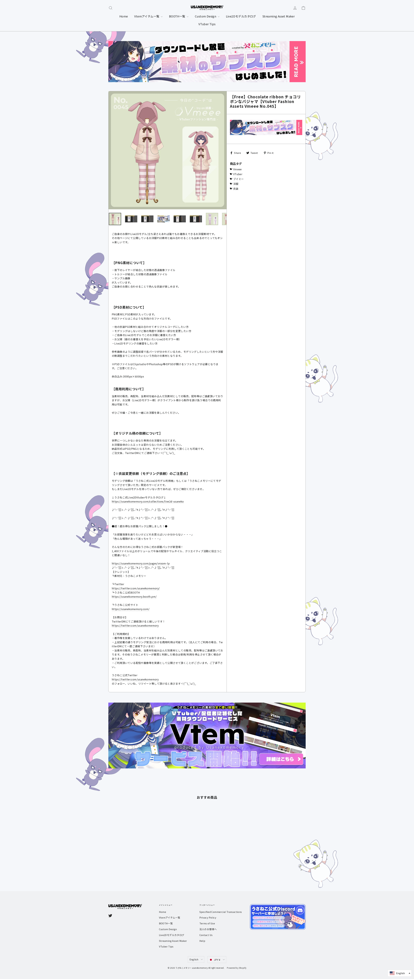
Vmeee (237, 169)
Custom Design (206, 16)
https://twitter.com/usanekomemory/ (136, 588)
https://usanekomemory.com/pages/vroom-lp (141, 563)
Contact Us (206, 935)
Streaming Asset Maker (278, 16)
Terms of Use (207, 923)
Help (202, 940)
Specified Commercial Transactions (220, 911)
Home (123, 16)
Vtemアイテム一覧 (147, 16)
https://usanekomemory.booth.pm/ (134, 596)
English (194, 959)
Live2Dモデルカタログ (241, 16)
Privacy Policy (207, 917)
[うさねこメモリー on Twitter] (110, 915)
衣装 (236, 188)
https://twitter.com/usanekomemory (135, 625)
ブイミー (238, 178)
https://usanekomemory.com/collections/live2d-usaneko (148, 501)
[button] (400, 973)
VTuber (237, 174)
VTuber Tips (206, 24)
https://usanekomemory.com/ (130, 609)
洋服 (236, 183)
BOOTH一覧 (177, 16)
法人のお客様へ (208, 929)
